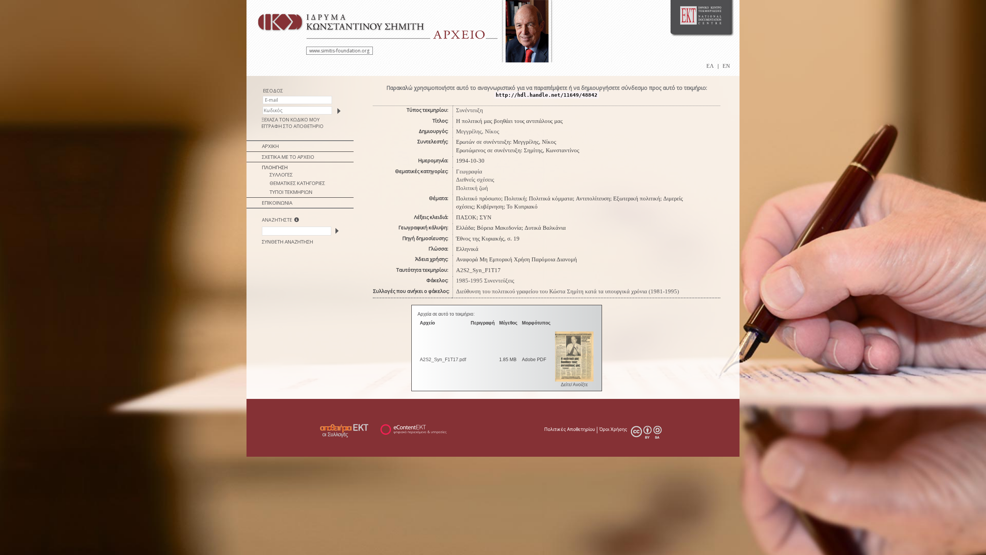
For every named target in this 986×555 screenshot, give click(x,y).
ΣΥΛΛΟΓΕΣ (281, 174)
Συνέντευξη (469, 110)
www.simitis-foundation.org (339, 50)
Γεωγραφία (469, 171)
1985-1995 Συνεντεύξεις (485, 281)
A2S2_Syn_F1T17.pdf (443, 359)
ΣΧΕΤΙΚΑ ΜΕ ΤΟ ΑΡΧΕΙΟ (288, 156)
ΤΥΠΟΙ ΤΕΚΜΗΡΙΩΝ (291, 191)
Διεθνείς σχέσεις (475, 180)
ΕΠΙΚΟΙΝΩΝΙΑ (277, 202)
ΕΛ (710, 66)
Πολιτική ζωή (472, 188)
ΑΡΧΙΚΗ (270, 146)
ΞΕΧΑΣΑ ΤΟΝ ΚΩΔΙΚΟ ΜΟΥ (291, 119)
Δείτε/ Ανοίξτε (574, 384)
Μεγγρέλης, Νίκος (477, 131)
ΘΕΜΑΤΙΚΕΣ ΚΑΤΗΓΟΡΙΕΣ (297, 183)
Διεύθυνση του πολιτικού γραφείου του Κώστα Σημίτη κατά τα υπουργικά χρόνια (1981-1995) (567, 291)
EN (726, 66)
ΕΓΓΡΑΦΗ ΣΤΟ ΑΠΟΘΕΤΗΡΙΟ (293, 126)
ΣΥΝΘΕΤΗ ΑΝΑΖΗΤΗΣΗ (287, 241)
